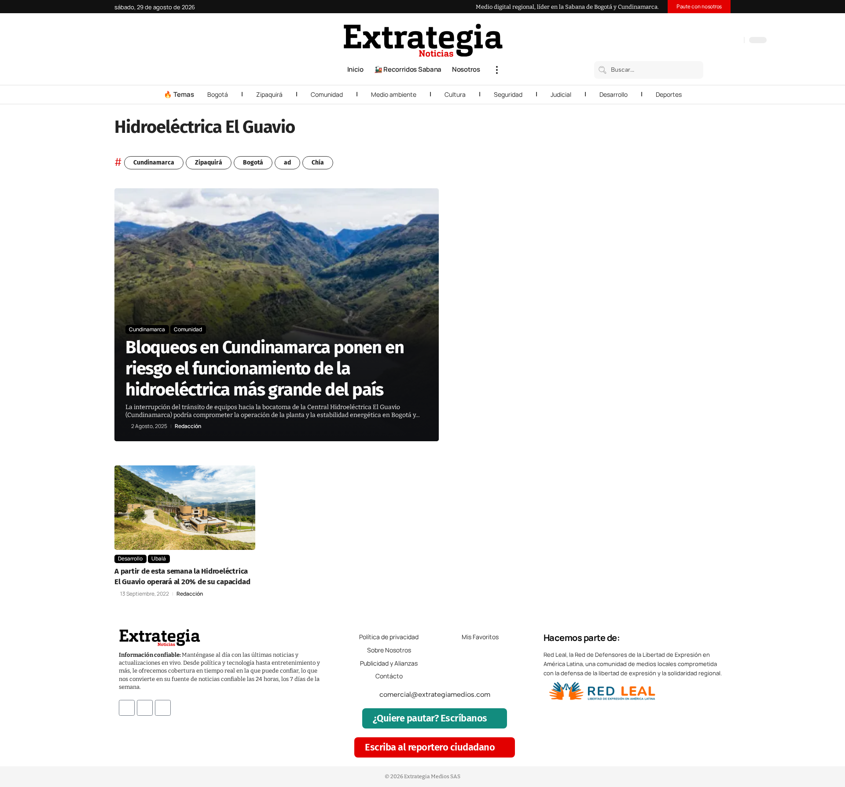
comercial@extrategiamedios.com (434, 694)
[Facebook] (691, 41)
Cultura (455, 94)
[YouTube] (699, 41)
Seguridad (508, 94)
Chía (318, 162)
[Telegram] (726, 41)
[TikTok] (717, 41)
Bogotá (217, 94)
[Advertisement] (672, 320)
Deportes (669, 94)
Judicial (561, 94)
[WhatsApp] (735, 41)
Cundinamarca (153, 162)
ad (287, 162)
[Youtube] (163, 708)
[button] (497, 70)
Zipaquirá (269, 94)
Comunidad (327, 94)
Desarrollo (613, 94)
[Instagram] (708, 41)
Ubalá (158, 558)
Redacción (188, 426)
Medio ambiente (393, 94)
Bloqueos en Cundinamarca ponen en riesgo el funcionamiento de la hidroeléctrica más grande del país (264, 368)
